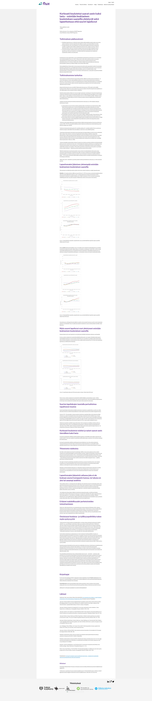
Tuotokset (90, 4)
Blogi (95, 4)
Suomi (109, 2)
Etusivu (77, 4)
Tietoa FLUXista (83, 4)
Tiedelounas (100, 4)
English (112, 2)
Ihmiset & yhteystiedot (109, 4)
